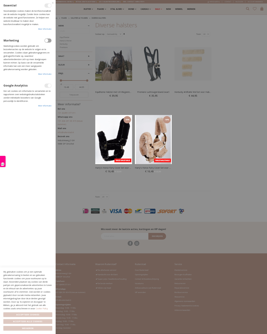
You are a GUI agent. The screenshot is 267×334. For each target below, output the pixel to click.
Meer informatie (45, 29)
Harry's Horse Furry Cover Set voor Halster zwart (113, 167)
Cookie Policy (42, 308)
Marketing (47, 41)
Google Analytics (47, 86)
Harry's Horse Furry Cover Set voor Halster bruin (153, 167)
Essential (47, 5)
